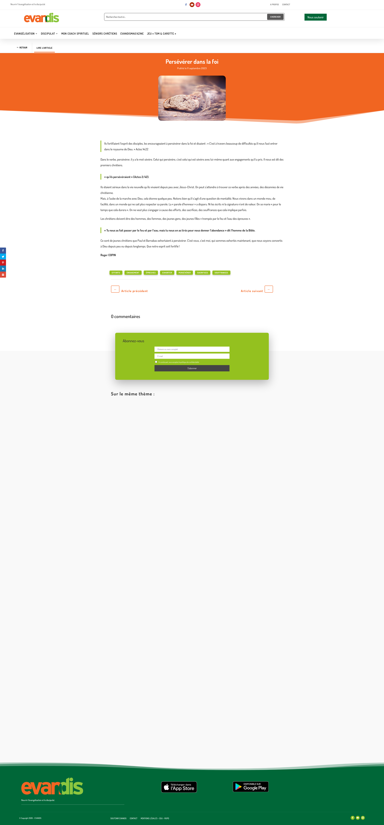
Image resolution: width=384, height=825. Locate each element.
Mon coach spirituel (75, 33)
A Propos (274, 4)
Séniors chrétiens (104, 33)
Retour (23, 47)
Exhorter (167, 272)
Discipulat (48, 33)
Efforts (116, 272)
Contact (286, 4)
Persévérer (185, 272)
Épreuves (151, 272)
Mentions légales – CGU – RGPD (155, 818)
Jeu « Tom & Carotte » (161, 33)
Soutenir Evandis (118, 818)
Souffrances (221, 272)
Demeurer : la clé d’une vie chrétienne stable (142, 624)
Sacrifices (202, 272)
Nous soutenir (316, 17)
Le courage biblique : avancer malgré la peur (142, 743)
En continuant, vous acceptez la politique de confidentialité (179, 362)
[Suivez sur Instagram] (198, 4)
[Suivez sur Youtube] (192, 4)
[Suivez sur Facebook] (186, 4)
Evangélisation (24, 33)
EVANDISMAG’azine (132, 33)
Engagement (133, 272)
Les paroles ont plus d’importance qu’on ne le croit (145, 506)
